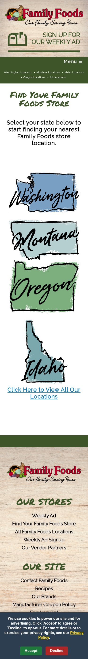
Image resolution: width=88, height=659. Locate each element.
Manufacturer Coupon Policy (44, 604)
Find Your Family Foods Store (44, 523)
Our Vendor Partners (44, 548)
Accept (31, 651)
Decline (56, 651)
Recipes (44, 588)
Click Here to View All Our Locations (44, 393)
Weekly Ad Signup (44, 540)
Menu (71, 61)
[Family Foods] (44, 472)
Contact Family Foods (44, 580)
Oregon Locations (34, 77)
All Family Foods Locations (44, 532)
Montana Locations (48, 72)
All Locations (58, 77)
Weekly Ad (44, 515)
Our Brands (44, 596)
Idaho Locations (74, 72)
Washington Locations (18, 72)
